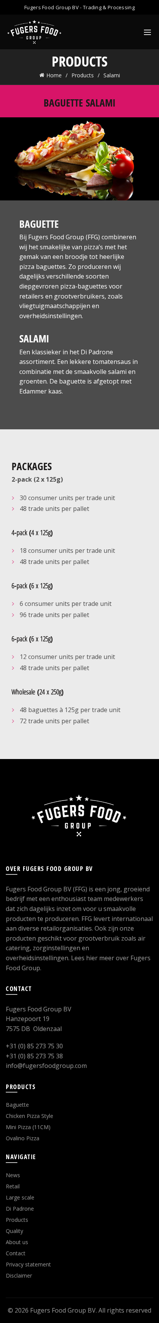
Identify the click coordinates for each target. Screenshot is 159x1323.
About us (17, 1242)
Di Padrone (20, 1208)
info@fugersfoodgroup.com (46, 1065)
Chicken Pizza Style (29, 1115)
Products (82, 75)
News (13, 1175)
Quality (14, 1231)
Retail (13, 1186)
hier (92, 958)
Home (54, 75)
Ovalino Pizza (22, 1138)
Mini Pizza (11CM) (28, 1127)
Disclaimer (19, 1275)
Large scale (20, 1197)
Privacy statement (28, 1264)
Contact (15, 1253)
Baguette (17, 1104)
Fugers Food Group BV (63, 1310)
